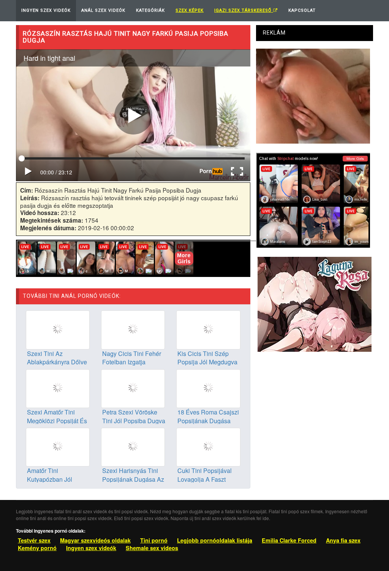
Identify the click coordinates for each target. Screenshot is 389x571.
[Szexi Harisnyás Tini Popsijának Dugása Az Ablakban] (133, 446)
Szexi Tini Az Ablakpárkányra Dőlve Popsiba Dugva (57, 362)
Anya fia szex (343, 540)
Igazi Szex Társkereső (243, 10)
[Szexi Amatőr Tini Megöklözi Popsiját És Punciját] (58, 387)
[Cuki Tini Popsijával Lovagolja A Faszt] (208, 446)
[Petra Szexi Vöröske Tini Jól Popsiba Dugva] (133, 387)
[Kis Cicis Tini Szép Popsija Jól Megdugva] (208, 329)
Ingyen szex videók (91, 548)
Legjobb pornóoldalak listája (214, 540)
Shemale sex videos (152, 548)
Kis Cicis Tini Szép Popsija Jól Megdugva (207, 358)
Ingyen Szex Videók (46, 10)
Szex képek (190, 10)
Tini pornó (154, 540)
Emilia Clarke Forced (289, 540)
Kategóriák (150, 10)
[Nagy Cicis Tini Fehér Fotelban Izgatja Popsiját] (133, 329)
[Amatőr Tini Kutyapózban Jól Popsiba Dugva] (58, 446)
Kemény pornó (37, 548)
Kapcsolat (302, 10)
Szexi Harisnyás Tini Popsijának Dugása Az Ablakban (133, 479)
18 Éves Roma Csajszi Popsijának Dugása (208, 416)
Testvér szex (34, 540)
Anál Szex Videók (103, 10)
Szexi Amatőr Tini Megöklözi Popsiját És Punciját (57, 421)
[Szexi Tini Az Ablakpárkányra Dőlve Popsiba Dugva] (58, 329)
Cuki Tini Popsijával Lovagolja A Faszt (204, 475)
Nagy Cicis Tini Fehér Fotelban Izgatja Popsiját (131, 362)
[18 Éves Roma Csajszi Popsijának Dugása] (208, 387)
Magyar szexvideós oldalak (95, 540)
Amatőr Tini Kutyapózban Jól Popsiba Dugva (49, 479)
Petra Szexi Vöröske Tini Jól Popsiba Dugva (133, 416)
